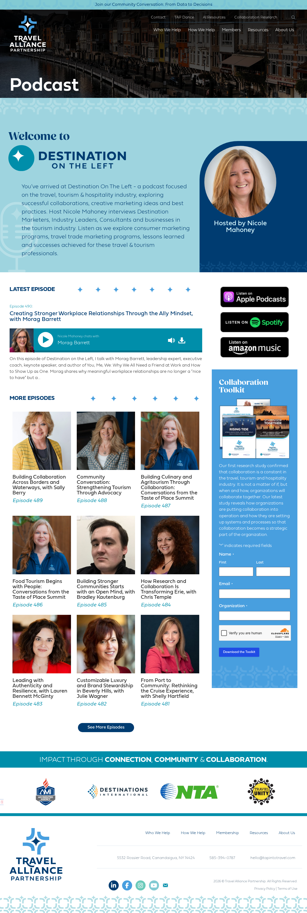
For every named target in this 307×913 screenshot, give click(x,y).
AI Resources (214, 17)
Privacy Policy (264, 889)
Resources (258, 30)
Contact (158, 17)
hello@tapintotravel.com (272, 858)
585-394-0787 (222, 858)
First (222, 562)
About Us (284, 30)
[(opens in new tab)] (254, 297)
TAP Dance (184, 17)
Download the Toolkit (239, 652)
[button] (289, 17)
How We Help (201, 30)
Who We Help (167, 30)
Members (231, 30)
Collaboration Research (255, 17)
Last (260, 562)
